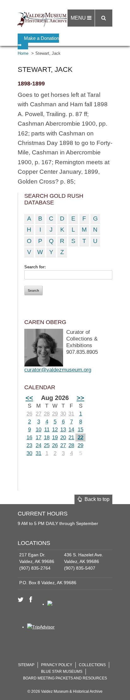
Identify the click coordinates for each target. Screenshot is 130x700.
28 (47, 414)
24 (38, 445)
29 (55, 414)
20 (63, 437)
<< (29, 397)
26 (29, 414)
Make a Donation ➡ (38, 41)
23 (29, 445)
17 (38, 437)
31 (71, 414)
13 (63, 430)
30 (63, 414)
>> (80, 397)
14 (71, 430)
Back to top (95, 499)
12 (55, 430)
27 (38, 414)
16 (29, 437)
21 (71, 437)
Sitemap (26, 665)
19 (55, 437)
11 (47, 430)
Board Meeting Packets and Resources (65, 678)
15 (80, 430)
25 (47, 445)
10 (38, 430)
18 (47, 437)
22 (80, 437)
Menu (79, 18)
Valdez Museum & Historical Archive (44, 19)
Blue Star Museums (61, 671)
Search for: (35, 267)
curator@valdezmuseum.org (57, 370)
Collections (92, 665)
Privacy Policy (56, 665)
